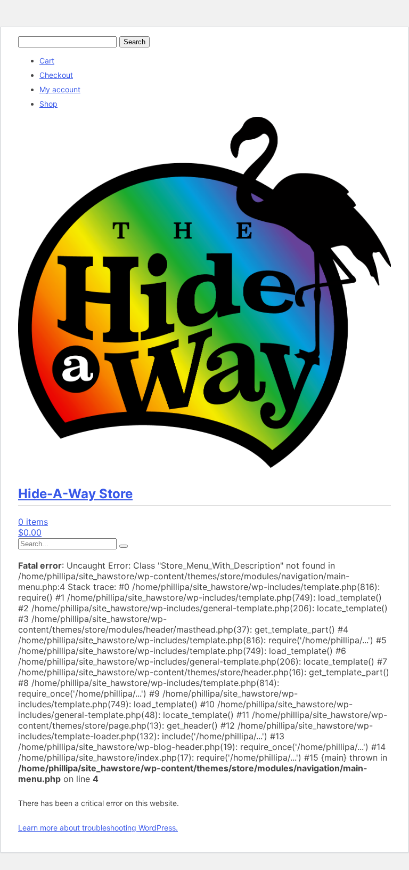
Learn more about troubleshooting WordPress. (98, 827)
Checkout (56, 74)
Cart (46, 60)
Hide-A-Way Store (75, 493)
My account (59, 89)
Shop (48, 103)
